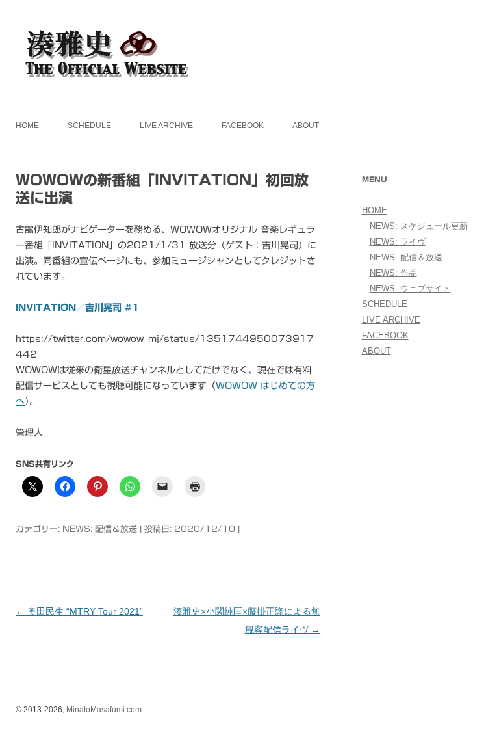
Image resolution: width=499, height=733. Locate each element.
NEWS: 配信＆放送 (99, 529)
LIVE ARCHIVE (166, 125)
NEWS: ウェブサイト (410, 288)
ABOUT (305, 125)
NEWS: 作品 (393, 273)
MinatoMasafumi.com (104, 709)
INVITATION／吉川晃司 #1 (77, 307)
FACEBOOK (243, 125)
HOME (27, 125)
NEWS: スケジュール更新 (419, 226)
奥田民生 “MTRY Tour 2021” (79, 611)
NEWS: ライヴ (398, 242)
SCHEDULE (89, 125)
